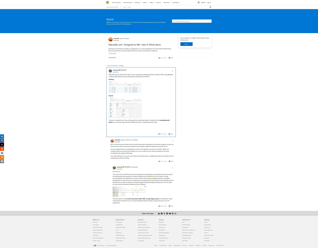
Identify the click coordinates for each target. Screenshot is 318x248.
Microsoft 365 (162, 230)
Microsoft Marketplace (186, 235)
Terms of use (184, 245)
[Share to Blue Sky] (170, 213)
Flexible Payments (119, 240)
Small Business (162, 240)
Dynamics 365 (162, 227)
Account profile (119, 222)
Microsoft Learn (185, 227)
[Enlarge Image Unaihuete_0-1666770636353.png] (129, 191)
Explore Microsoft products (98, 238)
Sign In (209, 2)
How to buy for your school (143, 232)
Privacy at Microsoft (208, 230)
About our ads (211, 245)
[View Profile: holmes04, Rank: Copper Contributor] (110, 39)
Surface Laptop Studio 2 (97, 227)
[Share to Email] (175, 213)
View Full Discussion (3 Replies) (116, 65)
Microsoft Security (162, 224)
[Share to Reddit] (167, 213)
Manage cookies (176, 245)
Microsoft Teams (162, 235)
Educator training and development (145, 235)
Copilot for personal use (97, 232)
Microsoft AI (161, 222)
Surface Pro (95, 222)
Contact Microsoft (163, 245)
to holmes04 (134, 167)
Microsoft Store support (120, 227)
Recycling (205, 245)
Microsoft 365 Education (143, 230)
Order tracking (119, 232)
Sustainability (207, 240)
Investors (206, 232)
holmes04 (116, 38)
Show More (113, 53)
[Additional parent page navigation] (121, 7)
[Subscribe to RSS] (172, 213)
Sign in (186, 44)
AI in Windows (95, 235)
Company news (207, 227)
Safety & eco (198, 245)
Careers (205, 222)
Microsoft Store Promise (121, 238)
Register (203, 2)
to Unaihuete (134, 140)
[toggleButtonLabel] (210, 7)
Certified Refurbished (120, 235)
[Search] (199, 2)
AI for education (141, 240)
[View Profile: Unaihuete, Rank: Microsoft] (110, 71)
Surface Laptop (96, 224)
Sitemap (155, 245)
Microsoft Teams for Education (144, 227)
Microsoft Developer (186, 224)
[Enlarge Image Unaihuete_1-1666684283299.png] (125, 107)
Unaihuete (115, 70)
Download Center (119, 224)
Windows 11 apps (96, 240)
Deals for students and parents (144, 238)
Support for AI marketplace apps (188, 230)
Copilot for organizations (98, 230)
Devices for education (142, 224)
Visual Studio (184, 240)
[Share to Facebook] (162, 213)
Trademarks (191, 245)
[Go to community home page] (107, 2)
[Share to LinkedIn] (159, 213)
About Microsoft (207, 224)
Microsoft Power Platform (164, 232)
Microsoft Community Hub (112, 7)
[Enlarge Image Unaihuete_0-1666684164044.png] (125, 87)
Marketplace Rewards (186, 238)
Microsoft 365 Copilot (163, 238)
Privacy (170, 245)
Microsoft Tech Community (187, 232)
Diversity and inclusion (208, 235)
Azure (125, 7)
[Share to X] (164, 213)
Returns (117, 230)
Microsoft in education (142, 222)
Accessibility (206, 238)
